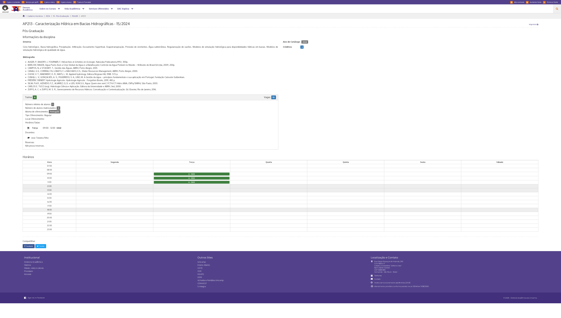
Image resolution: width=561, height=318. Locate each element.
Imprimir (533, 24)
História (27, 265)
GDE (200, 271)
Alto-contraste (519, 2)
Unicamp (202, 262)
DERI (200, 277)
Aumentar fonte (535, 2)
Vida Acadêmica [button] (72, 8)
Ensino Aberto (204, 265)
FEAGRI (75, 16)
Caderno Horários (35, 16)
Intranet (27, 274)
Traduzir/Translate (82, 2)
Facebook (29, 246)
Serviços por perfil (30, 2)
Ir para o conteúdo (12, 2)
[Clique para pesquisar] (557, 8)
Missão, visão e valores (34, 268)
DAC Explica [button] (123, 8)
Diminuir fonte (552, 2)
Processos (28, 271)
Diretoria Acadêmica (33, 262)
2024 (48, 16)
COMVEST (202, 283)
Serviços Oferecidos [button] (99, 8)
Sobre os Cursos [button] (47, 8)
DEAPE (201, 274)
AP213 (83, 16)
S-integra (202, 286)
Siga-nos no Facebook (36, 298)
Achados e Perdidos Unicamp (211, 280)
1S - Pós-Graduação (61, 16)
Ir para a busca (64, 2)
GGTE (200, 268)
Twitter (41, 246)
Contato (377, 279)
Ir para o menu (48, 2)
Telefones (378, 276)
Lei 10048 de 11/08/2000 (419, 286)
